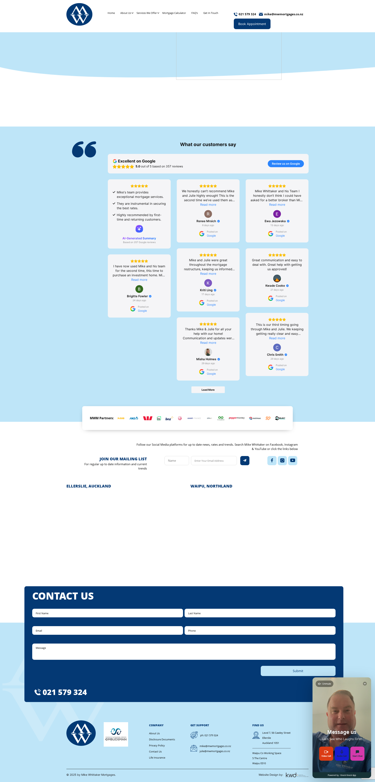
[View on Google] (208, 214)
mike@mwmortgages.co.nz (215, 746)
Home (111, 13)
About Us (125, 13)
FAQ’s (194, 13)
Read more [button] (208, 204)
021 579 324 (65, 692)
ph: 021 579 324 (209, 735)
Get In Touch (210, 13)
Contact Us (155, 751)
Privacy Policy (157, 745)
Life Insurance (157, 757)
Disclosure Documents (162, 739)
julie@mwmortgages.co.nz (215, 751)
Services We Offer (147, 13)
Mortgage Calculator (174, 13)
